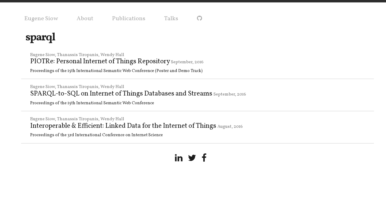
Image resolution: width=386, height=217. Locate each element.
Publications (128, 18)
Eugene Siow (41, 18)
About (85, 18)
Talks (171, 18)
